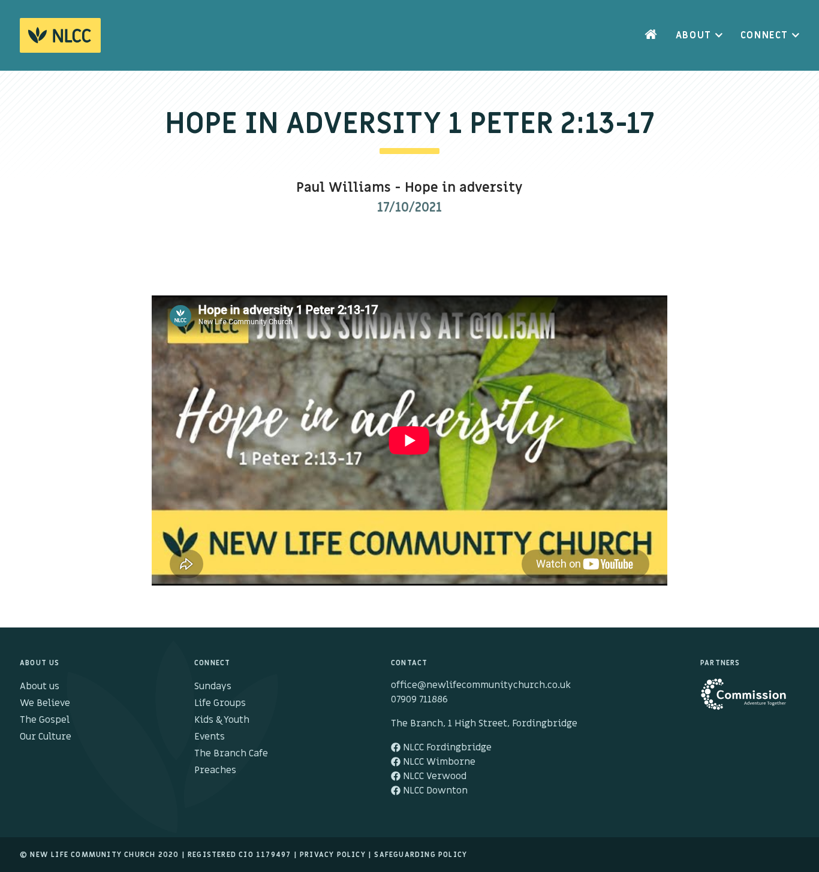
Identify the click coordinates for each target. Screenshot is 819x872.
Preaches (215, 770)
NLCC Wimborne (438, 761)
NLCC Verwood (433, 776)
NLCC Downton (434, 790)
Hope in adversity (464, 188)
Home (651, 35)
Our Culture (45, 736)
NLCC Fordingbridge (446, 747)
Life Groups (220, 703)
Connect (764, 35)
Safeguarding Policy (420, 854)
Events (209, 736)
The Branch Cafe (231, 753)
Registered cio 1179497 (239, 854)
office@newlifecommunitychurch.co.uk (481, 685)
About (694, 35)
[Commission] (749, 700)
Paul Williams (343, 188)
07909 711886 (419, 699)
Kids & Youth (221, 719)
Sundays (212, 686)
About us (39, 686)
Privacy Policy (333, 854)
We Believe (45, 703)
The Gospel (45, 719)
